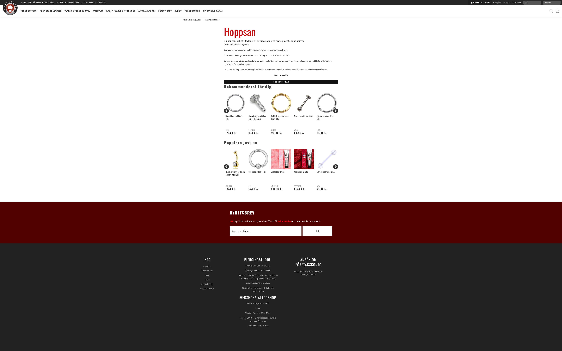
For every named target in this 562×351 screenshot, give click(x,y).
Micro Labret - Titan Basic (303, 115)
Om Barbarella (207, 284)
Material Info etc (146, 11)
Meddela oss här (281, 75)
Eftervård (98, 11)
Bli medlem (517, 2)
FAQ (207, 275)
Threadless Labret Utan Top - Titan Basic (257, 117)
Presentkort (165, 11)
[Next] (335, 110)
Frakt (207, 279)
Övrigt (178, 11)
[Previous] (226, 110)
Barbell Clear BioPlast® (326, 171)
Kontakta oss (207, 270)
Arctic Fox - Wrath (301, 171)
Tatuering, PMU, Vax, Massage (217, 11)
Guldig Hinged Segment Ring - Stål (279, 117)
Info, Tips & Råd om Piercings (120, 11)
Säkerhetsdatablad (212, 20)
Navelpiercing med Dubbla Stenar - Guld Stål (235, 173)
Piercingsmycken (28, 11)
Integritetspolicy (207, 288)
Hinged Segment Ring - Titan (234, 117)
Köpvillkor (207, 266)
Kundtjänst (497, 2)
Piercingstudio (192, 11)
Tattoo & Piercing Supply (77, 11)
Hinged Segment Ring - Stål (325, 117)
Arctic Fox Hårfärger (50, 11)
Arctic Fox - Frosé (277, 171)
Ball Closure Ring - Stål (257, 171)
